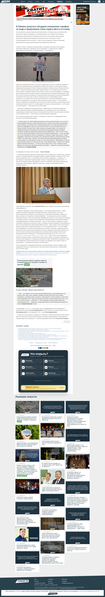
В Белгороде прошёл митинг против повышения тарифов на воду (31, 333)
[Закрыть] (71, 22)
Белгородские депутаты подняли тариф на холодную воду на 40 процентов (33, 329)
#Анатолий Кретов (53, 342)
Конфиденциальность (67, 583)
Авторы (50, 581)
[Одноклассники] (45, 348)
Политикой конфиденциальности (89, 591)
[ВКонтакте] (39, 348)
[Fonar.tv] (5, 1)
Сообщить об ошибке (39, 583)
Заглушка (50, 583)
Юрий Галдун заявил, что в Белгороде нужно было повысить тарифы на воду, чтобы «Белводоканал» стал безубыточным (42, 336)
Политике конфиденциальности (68, 589)
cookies (45, 587)
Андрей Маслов (67, 321)
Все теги (36, 581)
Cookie (17, 591)
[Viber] (47, 348)
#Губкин (31, 342)
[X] (40, 348)
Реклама (64, 581)
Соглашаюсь (53, 593)
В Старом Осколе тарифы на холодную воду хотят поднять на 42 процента (33, 337)
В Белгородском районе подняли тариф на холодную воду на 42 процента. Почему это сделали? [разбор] (39, 328)
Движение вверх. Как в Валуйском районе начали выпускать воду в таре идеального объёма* (37, 334)
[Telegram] (44, 348)
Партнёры (64, 579)
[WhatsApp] (42, 348)
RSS (35, 579)
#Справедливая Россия (41, 342)
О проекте (50, 579)
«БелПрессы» (28, 308)
